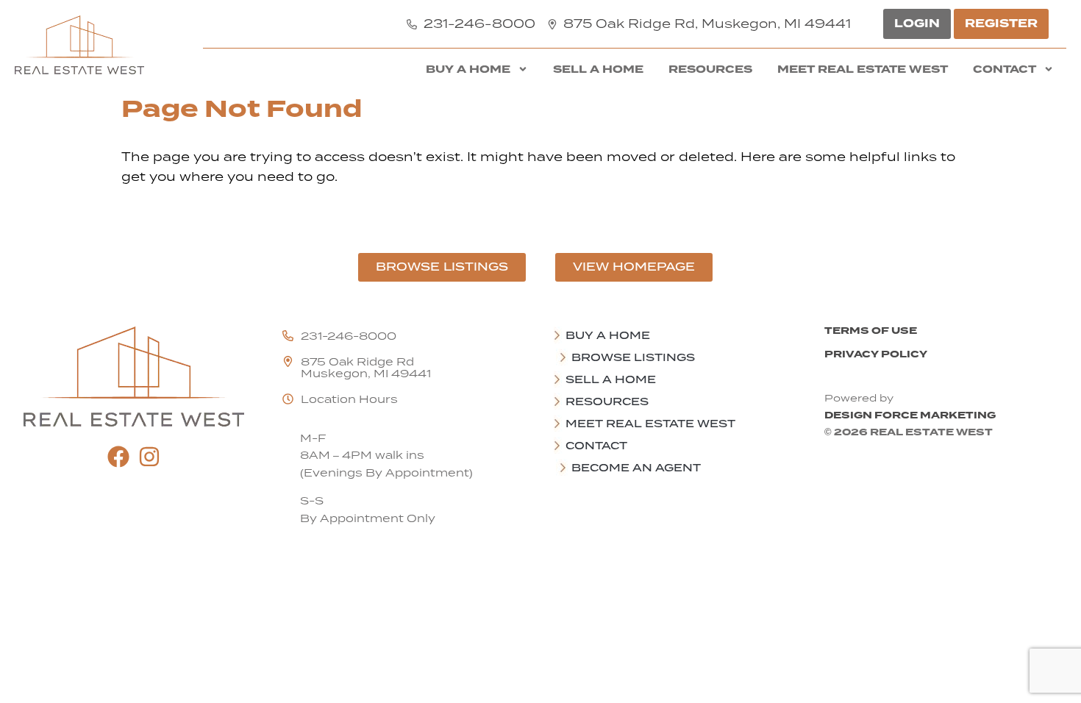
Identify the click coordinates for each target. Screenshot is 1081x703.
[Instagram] (149, 456)
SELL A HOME (598, 69)
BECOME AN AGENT (636, 468)
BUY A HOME (468, 69)
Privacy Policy (875, 354)
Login (917, 23)
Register (1001, 23)
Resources (710, 69)
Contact (1004, 69)
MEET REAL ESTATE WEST (862, 69)
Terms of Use (870, 330)
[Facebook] (118, 456)
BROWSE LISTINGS (633, 357)
